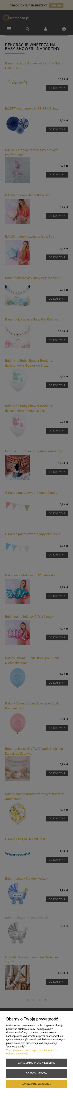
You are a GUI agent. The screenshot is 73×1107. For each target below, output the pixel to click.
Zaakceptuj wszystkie (36, 1084)
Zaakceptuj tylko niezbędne (36, 1062)
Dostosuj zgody (36, 1073)
